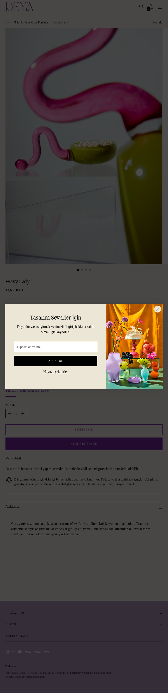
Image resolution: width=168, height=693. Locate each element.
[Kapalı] (157, 309)
